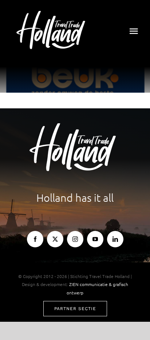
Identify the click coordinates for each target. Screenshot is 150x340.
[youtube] (95, 239)
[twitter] (55, 239)
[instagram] (75, 239)
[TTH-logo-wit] (53, 14)
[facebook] (35, 239)
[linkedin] (115, 239)
